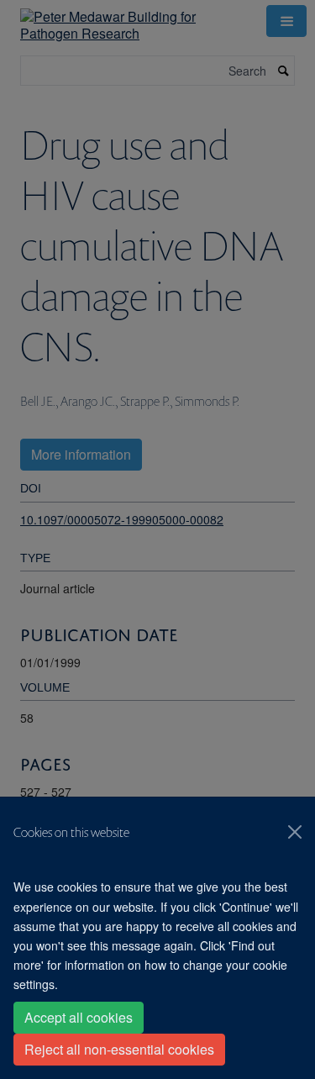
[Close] (294, 831)
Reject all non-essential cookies (119, 1049)
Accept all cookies (78, 1017)
